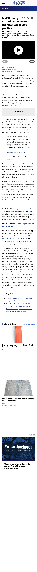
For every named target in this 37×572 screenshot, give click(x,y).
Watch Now (31, 2)
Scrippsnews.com (23, 294)
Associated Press (19, 181)
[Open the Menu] (3, 2)
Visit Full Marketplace (28, 324)
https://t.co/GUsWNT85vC (16, 152)
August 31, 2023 (13, 159)
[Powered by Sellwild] (32, 435)
